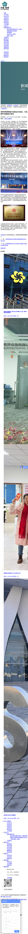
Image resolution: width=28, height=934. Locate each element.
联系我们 (6, 56)
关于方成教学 (7, 821)
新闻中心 (6, 853)
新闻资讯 (6, 50)
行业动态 (6, 53)
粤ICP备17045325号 (6, 896)
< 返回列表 (4, 108)
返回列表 (3, 248)
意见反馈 (6, 45)
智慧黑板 (9, 32)
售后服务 (6, 40)
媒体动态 (6, 55)
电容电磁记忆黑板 (12, 30)
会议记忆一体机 (11, 34)
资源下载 (6, 42)
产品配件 (6, 37)
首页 (5, 13)
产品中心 (6, 26)
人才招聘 (6, 24)
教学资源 (6, 48)
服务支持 (6, 39)
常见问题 (6, 43)
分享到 (2, 235)
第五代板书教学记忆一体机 (14, 29)
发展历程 (6, 19)
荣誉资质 (6, 22)
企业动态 (6, 52)
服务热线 (6, 866)
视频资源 (6, 47)
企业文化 (6, 17)
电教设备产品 (7, 27)
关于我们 (6, 14)
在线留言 (9, 865)
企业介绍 (6, 16)
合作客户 (6, 21)
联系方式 (9, 861)
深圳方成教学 (8, 118)
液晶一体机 (10, 35)
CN (2, 61)
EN (3, 61)
